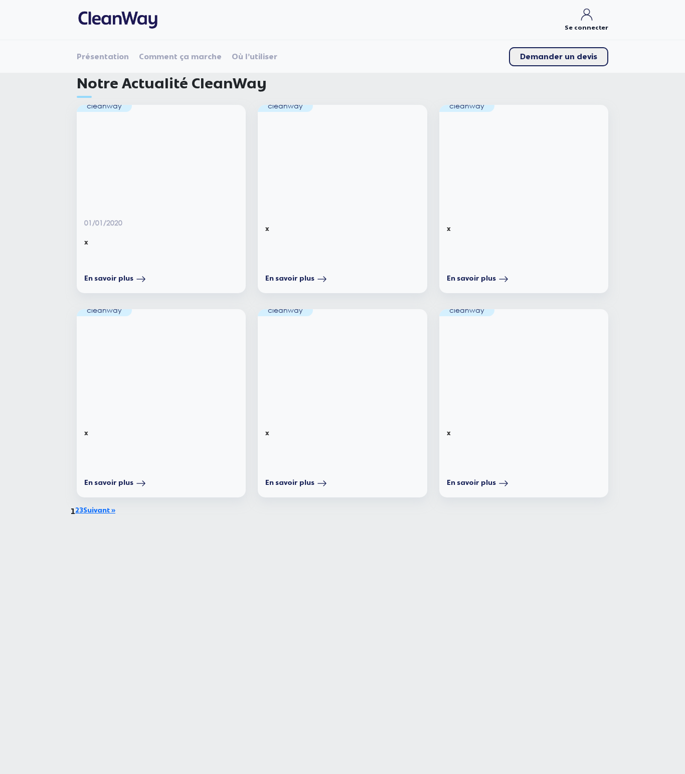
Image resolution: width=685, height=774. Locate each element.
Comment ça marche (180, 57)
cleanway (104, 105)
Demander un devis (558, 57)
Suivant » (99, 510)
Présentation (103, 57)
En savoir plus (108, 278)
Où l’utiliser (254, 57)
